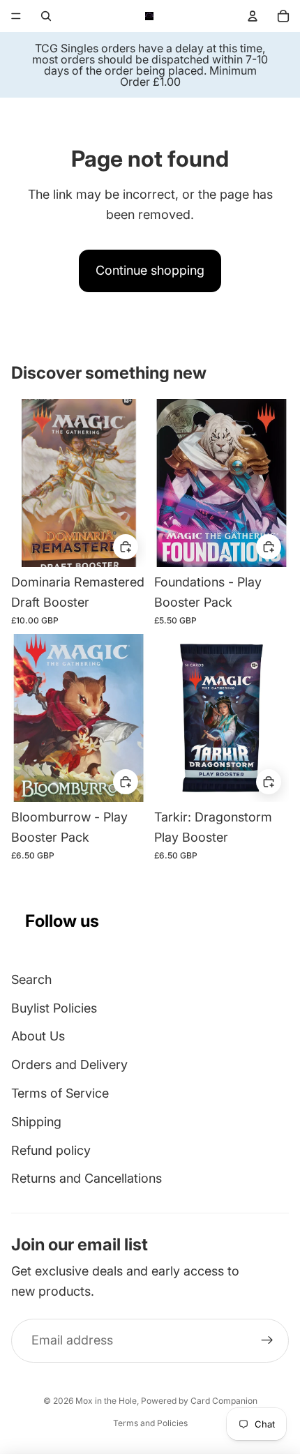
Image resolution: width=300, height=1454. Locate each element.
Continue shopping (150, 270)
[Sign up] (267, 1340)
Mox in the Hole (106, 1400)
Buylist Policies (54, 1008)
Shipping (36, 1121)
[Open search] (46, 16)
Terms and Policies (150, 1423)
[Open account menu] (252, 16)
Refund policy (51, 1150)
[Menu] (16, 16)
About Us (38, 1036)
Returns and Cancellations (86, 1178)
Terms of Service (60, 1093)
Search (31, 979)
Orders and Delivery (69, 1064)
